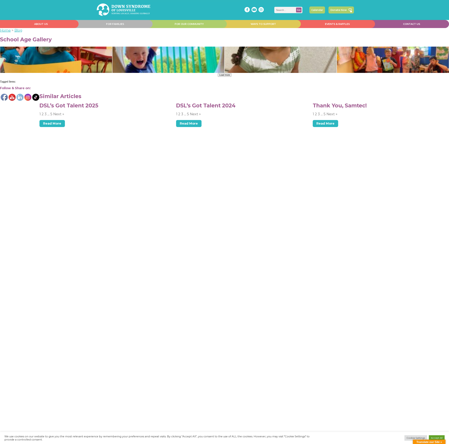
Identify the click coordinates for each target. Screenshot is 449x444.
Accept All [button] (437, 437)
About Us (41, 24)
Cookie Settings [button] (416, 437)
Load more (224, 75)
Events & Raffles (337, 24)
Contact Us (411, 24)
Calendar (317, 10)
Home (5, 30)
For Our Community (189, 24)
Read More (52, 123)
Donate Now (338, 10)
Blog (18, 30)
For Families (115, 24)
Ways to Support (263, 24)
